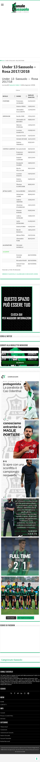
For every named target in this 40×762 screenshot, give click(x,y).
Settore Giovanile (5, 735)
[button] (14, 96)
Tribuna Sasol (4, 727)
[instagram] (24, 693)
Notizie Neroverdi (5, 741)
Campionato (3, 729)
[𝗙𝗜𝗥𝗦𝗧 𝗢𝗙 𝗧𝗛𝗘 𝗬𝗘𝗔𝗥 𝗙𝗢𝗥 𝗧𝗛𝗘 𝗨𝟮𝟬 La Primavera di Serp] (20, 596)
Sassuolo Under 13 (15, 85)
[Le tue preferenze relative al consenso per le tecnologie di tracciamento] (37, 758)
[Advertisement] (20, 34)
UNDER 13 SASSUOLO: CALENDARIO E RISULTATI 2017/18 (20, 274)
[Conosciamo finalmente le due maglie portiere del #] (20, 439)
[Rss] (11, 693)
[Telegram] (28, 693)
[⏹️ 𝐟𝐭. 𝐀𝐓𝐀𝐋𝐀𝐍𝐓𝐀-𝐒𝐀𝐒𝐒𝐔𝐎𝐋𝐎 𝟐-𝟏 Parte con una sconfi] (20, 556)
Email (20, 355)
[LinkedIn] (21, 693)
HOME (2, 701)
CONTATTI (3, 704)
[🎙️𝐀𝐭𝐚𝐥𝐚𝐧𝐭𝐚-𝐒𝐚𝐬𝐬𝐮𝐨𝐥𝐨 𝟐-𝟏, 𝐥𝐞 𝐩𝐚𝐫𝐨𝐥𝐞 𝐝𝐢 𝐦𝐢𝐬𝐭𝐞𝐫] (20, 517)
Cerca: (18, 90)
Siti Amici (2, 718)
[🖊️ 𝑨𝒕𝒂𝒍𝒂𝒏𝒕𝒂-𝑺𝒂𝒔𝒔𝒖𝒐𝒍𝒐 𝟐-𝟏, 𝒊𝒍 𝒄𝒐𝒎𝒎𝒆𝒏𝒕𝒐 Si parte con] (20, 478)
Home (3, 60)
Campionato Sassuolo (11, 660)
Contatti (2, 713)
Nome (20, 350)
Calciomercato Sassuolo (6, 732)
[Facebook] (14, 693)
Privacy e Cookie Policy (6, 715)
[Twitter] (17, 693)
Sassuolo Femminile (5, 738)
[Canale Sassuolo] (20, 7)
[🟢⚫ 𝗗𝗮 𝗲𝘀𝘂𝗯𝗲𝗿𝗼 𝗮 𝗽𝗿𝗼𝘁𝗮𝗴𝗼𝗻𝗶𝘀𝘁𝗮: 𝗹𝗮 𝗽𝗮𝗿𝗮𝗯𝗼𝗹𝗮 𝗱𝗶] (20, 400)
